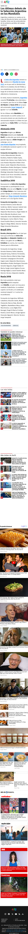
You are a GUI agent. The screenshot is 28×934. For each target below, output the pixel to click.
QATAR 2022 (4, 6)
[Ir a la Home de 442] (6, 2)
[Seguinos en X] (12, 914)
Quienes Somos (4, 919)
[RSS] (19, 914)
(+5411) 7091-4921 (10, 931)
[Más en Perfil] (9, 792)
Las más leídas (6, 390)
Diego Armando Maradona (18, 196)
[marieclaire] (14, 824)
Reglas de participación (20, 920)
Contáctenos (4, 920)
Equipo (16, 919)
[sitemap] (22, 914)
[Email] (16, 74)
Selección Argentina (12, 80)
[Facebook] (9, 914)
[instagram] (5, 914)
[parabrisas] (14, 875)
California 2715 (10, 930)
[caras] (14, 850)
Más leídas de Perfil (8, 455)
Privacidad (3, 921)
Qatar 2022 (15, 325)
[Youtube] (16, 914)
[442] (14, 909)
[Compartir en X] (6, 74)
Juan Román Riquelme (8, 144)
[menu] (2, 1)
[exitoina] (14, 797)
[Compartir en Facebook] (2, 74)
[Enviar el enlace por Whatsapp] (11, 74)
